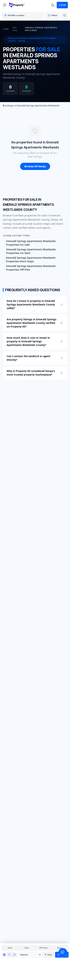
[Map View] (9, 954)
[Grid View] (4, 954)
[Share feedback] (63, 952)
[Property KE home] (17, 5)
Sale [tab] (27, 948)
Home (6, 29)
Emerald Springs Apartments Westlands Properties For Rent (31, 251)
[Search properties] (64, 15)
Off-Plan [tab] (43, 948)
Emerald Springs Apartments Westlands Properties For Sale (31, 242)
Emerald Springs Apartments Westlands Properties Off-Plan (31, 267)
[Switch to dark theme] (53, 5)
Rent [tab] (10, 948)
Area (49, 954)
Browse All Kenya (35, 166)
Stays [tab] (60, 948)
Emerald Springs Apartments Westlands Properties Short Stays (30, 259)
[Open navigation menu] (4, 5)
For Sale (15, 29)
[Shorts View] (14, 954)
